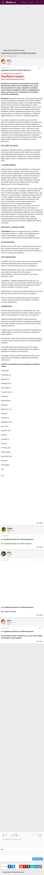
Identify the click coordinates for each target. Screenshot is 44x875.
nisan (4, 56)
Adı (2, 849)
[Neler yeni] (37, 2)
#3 (42, 560)
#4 (42, 628)
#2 (42, 536)
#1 (42, 68)
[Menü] (2, 2)
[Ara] (42, 2)
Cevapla (40, 523)
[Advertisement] (22, 27)
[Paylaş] (39, 68)
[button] (3, 835)
